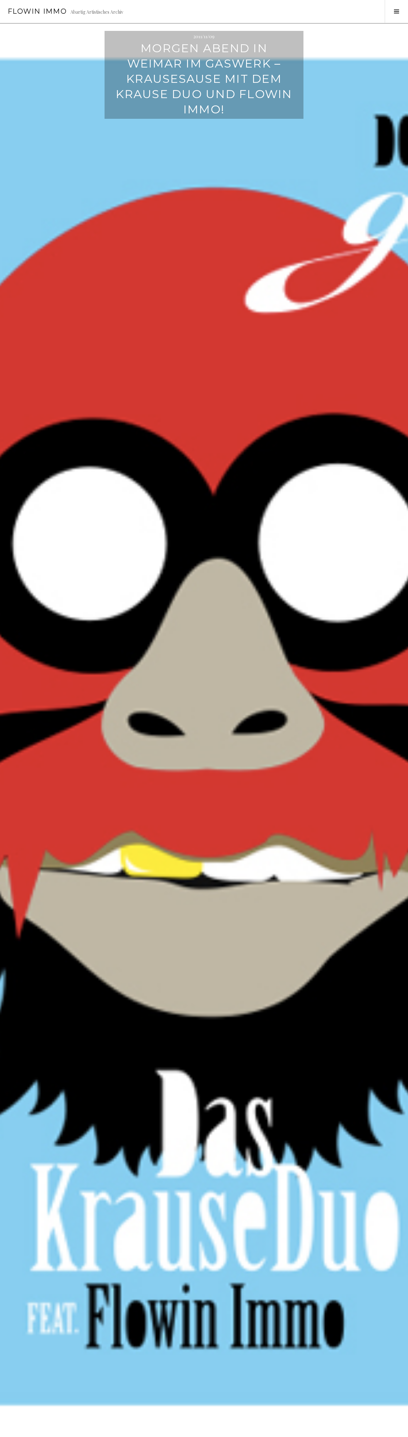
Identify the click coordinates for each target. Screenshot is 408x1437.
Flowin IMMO (37, 11)
